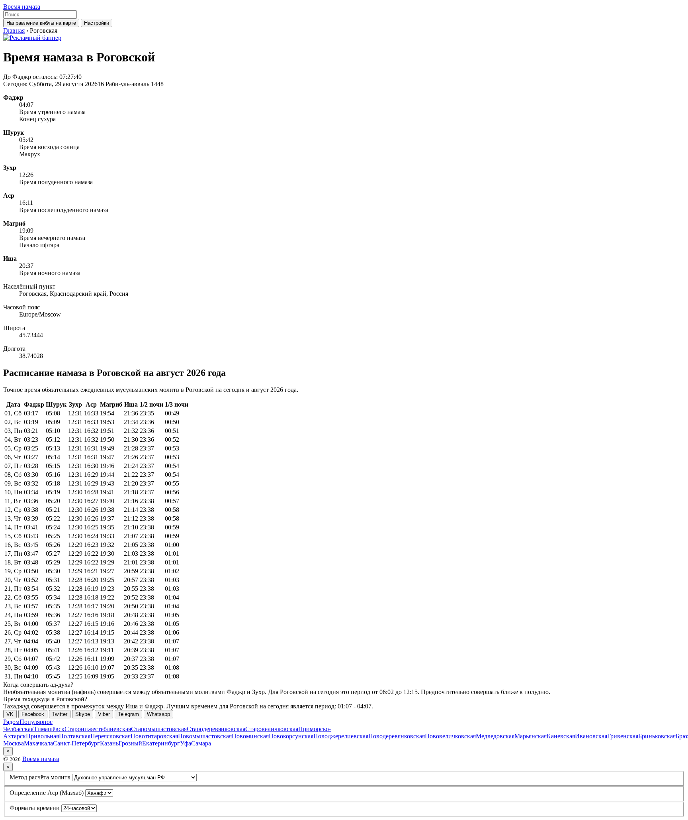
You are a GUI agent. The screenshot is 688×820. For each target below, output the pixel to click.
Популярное (36, 721)
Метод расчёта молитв (40, 777)
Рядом (11, 721)
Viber (104, 714)
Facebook (33, 714)
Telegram (128, 714)
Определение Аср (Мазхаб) (47, 792)
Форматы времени (35, 807)
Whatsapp (158, 714)
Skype (82, 714)
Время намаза (21, 6)
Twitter (59, 714)
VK (10, 714)
